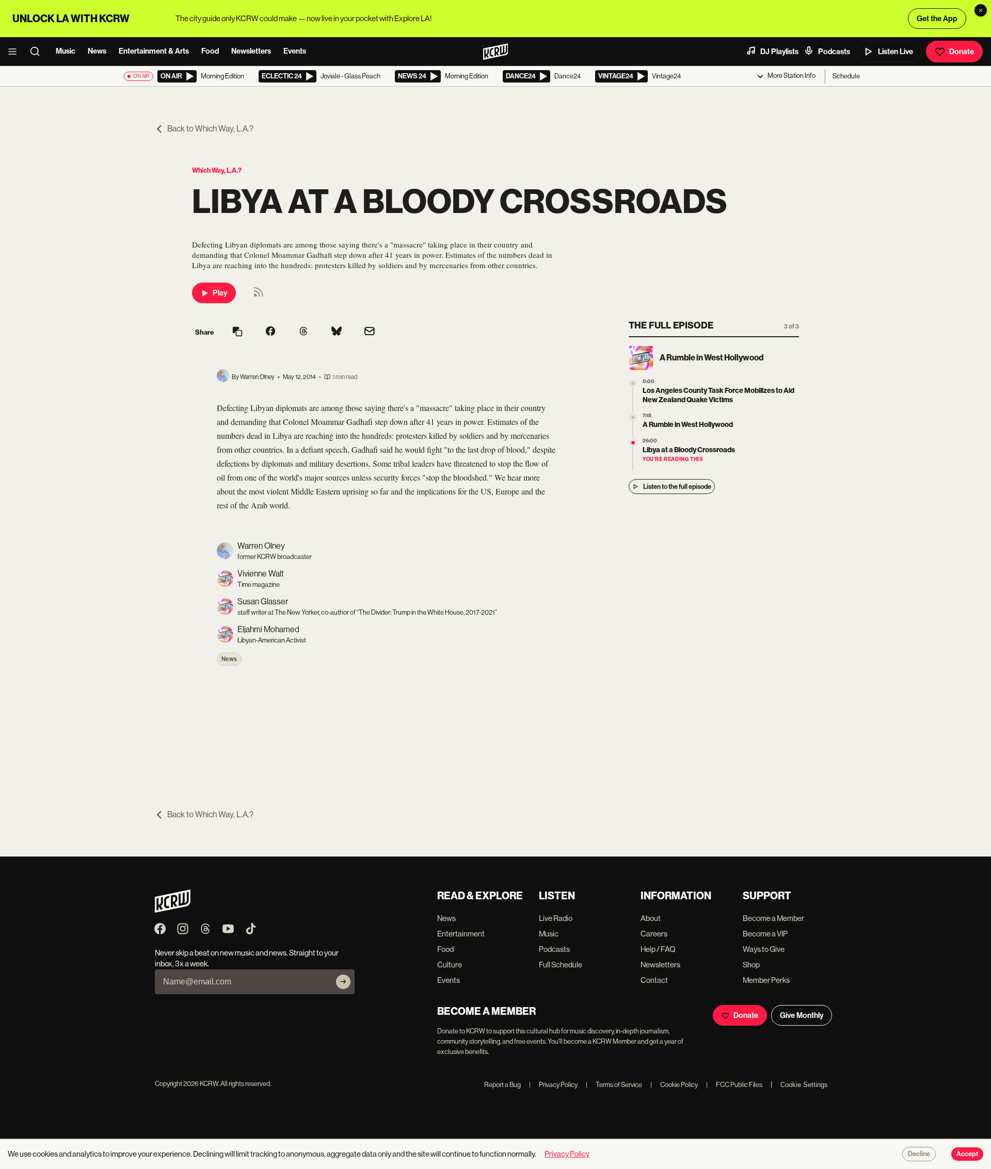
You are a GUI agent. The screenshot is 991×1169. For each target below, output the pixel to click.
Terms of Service (614, 1085)
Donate (961, 51)
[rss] (258, 295)
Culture (449, 964)
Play (220, 293)
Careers (654, 933)
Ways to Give (764, 949)
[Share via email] (369, 332)
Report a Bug (502, 1085)
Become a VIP (765, 933)
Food (210, 51)
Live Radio (555, 918)
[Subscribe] (343, 982)
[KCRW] (172, 909)
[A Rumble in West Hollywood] (633, 417)
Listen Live (895, 51)
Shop (751, 964)
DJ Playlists (779, 51)
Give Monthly (801, 1015)
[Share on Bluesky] (336, 332)
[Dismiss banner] (980, 10)
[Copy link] (237, 332)
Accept (967, 1154)
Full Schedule (560, 964)
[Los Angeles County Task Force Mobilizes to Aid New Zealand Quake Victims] (633, 383)
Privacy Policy (553, 1085)
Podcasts (834, 51)
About (651, 918)
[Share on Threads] (303, 332)
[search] (38, 51)
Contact (654, 980)
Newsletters (251, 51)
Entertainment (461, 933)
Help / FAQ (658, 949)
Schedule (846, 76)
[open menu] (15, 51)
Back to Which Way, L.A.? (210, 129)
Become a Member (773, 918)
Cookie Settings (804, 1085)
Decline (919, 1154)
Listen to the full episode (677, 486)
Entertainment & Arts (154, 51)
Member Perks (766, 980)
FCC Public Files (734, 1085)
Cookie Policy (674, 1085)
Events (294, 51)
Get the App (937, 18)
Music (65, 51)
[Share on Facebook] (270, 332)
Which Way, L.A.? (217, 170)
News (97, 51)
